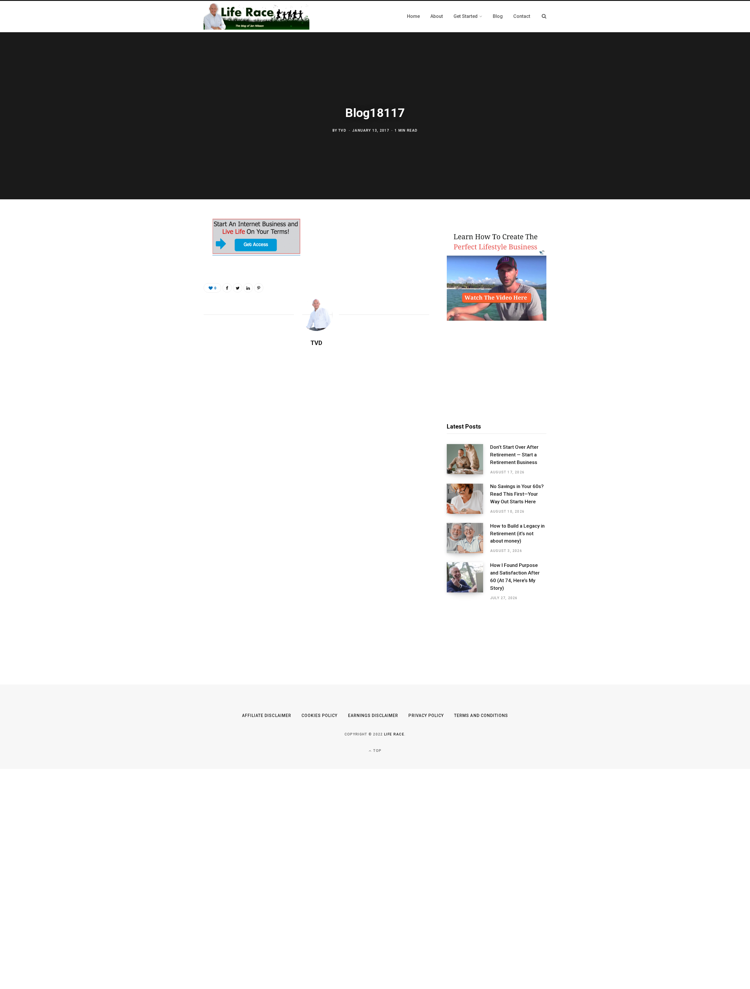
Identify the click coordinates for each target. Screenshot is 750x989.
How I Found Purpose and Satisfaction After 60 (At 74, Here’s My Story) (515, 576)
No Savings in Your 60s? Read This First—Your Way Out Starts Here (517, 493)
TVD (342, 130)
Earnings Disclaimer (373, 715)
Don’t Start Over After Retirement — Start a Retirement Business (514, 454)
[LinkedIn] (248, 288)
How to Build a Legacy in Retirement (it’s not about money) (517, 533)
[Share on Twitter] (174, 256)
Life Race (394, 734)
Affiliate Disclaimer (266, 715)
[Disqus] (316, 427)
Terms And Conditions (481, 715)
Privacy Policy (426, 715)
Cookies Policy (319, 715)
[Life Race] (256, 16)
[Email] (174, 287)
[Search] (544, 16)
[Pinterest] (174, 271)
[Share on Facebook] (174, 240)
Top (376, 751)
